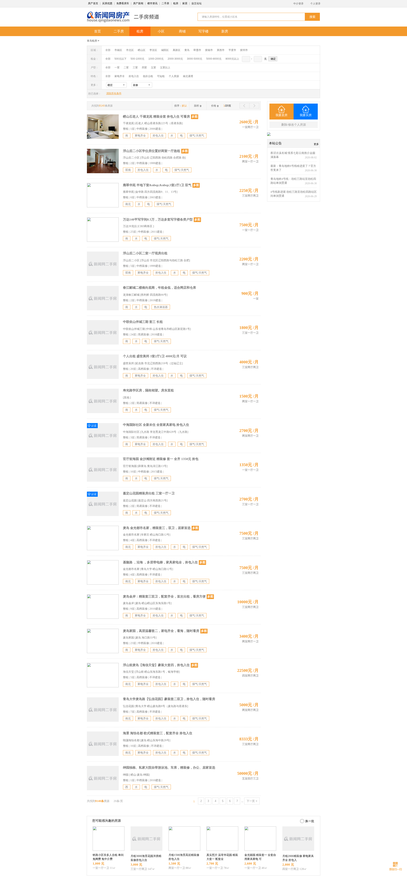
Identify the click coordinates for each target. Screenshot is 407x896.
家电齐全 (119, 76)
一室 (117, 67)
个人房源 (174, 76)
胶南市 (209, 50)
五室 (153, 67)
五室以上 (165, 67)
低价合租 (148, 76)
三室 (135, 67)
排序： (180, 105)
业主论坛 (196, 3)
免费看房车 (122, 3)
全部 (107, 50)
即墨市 (197, 50)
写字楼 (203, 31)
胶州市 (244, 50)
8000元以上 (232, 58)
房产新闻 (138, 3)
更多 (316, 144)
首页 (97, 31)
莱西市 (220, 50)
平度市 (232, 50)
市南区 (118, 50)
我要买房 (306, 115)
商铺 (182, 31)
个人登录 (315, 3)
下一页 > (252, 801)
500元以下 (120, 58)
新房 (224, 31)
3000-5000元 (194, 58)
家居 (184, 3)
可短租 (161, 76)
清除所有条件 (113, 93)
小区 (161, 31)
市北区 (130, 50)
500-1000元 (137, 58)
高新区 (176, 50)
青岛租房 (92, 40)
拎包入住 (134, 76)
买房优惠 (107, 3)
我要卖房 (281, 115)
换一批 (309, 821)
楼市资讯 (152, 3)
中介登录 (298, 3)
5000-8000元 (214, 58)
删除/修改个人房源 (293, 124)
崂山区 (141, 50)
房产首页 (93, 3)
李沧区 (153, 50)
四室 (144, 67)
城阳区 (165, 50)
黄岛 (187, 50)
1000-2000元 (156, 58)
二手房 (165, 3)
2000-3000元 (175, 58)
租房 (175, 3)
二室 (126, 67)
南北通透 (188, 76)
